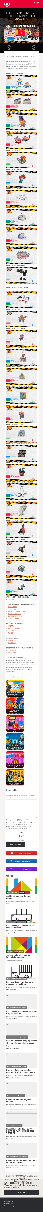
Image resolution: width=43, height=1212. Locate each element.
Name (21, 832)
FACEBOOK (12, 650)
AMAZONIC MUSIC (14, 628)
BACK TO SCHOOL (14, 614)
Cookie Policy (9, 1204)
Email (21, 836)
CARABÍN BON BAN (15, 616)
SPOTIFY (11, 626)
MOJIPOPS (12, 643)
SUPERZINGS (12, 607)
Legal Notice (8, 1201)
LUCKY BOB (12, 609)
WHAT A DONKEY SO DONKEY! (19, 611)
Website (21, 840)
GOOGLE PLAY (13, 630)
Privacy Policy (9, 1206)
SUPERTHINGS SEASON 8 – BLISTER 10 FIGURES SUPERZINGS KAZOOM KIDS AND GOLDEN (21, 1176)
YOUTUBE (11, 599)
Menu (36, 3)
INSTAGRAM (12, 653)
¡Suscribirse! (21, 1192)
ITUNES (10, 633)
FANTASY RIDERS (14, 618)
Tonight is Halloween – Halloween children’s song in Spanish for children (21, 1180)
